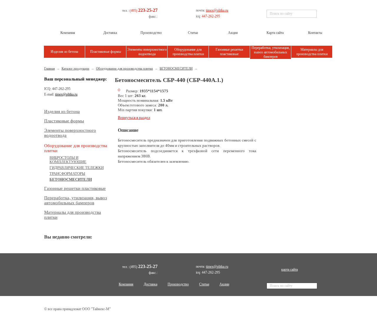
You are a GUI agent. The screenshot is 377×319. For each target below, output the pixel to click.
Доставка (150, 284)
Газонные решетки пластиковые (229, 51)
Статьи (204, 284)
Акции (224, 284)
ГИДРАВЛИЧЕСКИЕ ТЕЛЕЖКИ (76, 167)
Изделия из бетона (64, 52)
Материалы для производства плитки (312, 51)
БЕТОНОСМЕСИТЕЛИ (176, 68)
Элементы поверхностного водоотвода (147, 51)
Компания (126, 284)
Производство (178, 284)
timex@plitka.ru (217, 10)
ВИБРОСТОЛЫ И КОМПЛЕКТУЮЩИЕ (67, 159)
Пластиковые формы (105, 52)
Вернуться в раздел (134, 117)
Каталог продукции (75, 68)
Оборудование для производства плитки (188, 51)
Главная (49, 68)
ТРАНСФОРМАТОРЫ (67, 173)
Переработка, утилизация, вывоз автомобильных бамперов (271, 52)
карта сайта (289, 269)
